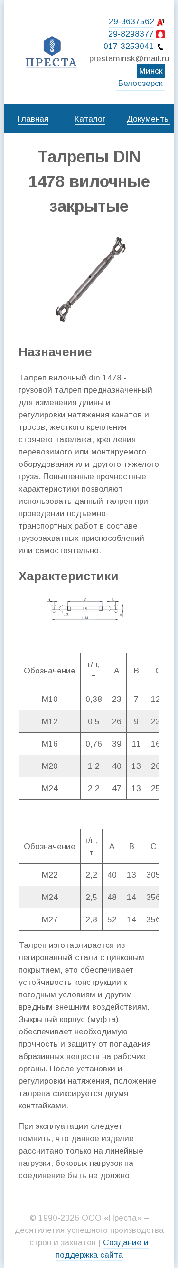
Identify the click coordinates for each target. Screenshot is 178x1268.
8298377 (131, 33)
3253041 (128, 46)
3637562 (131, 21)
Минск (150, 71)
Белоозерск (140, 83)
